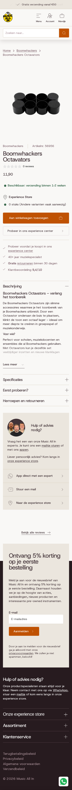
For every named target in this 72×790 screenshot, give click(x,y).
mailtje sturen (51, 445)
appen (24, 450)
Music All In (25, 778)
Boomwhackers (13, 146)
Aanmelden (21, 631)
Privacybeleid (13, 758)
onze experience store (22, 461)
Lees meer (10, 364)
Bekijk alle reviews (33, 532)
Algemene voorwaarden (21, 764)
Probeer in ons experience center (30, 231)
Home (7, 50)
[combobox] (31, 33)
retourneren (25, 263)
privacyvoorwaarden (21, 653)
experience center (20, 251)
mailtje (21, 694)
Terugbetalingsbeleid (19, 753)
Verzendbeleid (14, 769)
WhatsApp (60, 690)
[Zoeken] (64, 33)
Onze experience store (23, 714)
